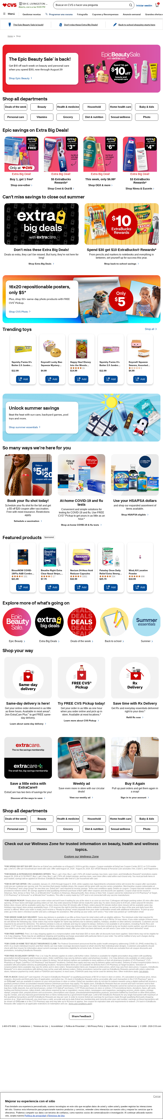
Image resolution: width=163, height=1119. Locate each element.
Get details (143, 971)
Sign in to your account (133, 797)
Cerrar (157, 1096)
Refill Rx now (133, 717)
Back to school (113, 641)
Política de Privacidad (75, 1026)
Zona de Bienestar (129, 1026)
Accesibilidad (57, 1026)
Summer (145, 641)
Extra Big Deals (48, 641)
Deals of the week (81, 641)
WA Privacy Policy (95, 1026)
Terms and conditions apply (80, 1004)
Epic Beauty (16, 641)
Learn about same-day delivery (26, 723)
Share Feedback (81, 1016)
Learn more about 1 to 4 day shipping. (58, 938)
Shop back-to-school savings (120, 263)
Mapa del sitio (112, 1026)
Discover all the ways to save (27, 798)
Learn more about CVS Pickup (80, 720)
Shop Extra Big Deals (39, 263)
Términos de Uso (40, 1026)
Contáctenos (24, 1026)
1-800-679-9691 (9, 1026)
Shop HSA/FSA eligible (133, 514)
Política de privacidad (35, 1116)
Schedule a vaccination (26, 521)
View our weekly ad (80, 797)
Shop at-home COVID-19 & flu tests (80, 525)
